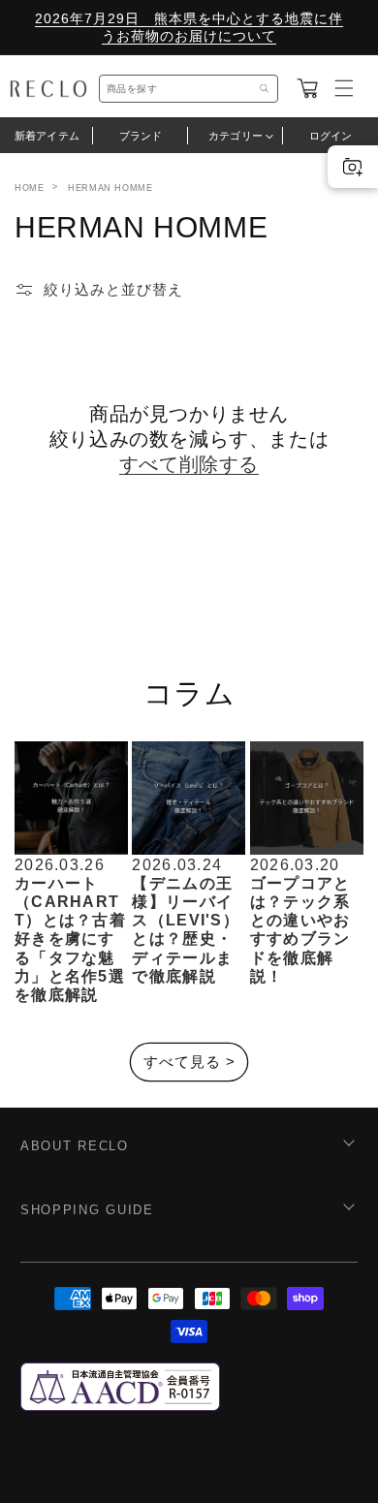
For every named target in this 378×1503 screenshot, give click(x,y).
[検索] (264, 89)
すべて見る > (189, 1061)
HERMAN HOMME (110, 188)
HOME (29, 188)
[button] (307, 88)
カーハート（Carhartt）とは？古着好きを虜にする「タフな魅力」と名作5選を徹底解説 (70, 939)
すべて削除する (189, 464)
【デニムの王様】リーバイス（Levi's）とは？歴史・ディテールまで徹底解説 (185, 930)
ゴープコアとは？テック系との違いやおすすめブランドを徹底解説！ (300, 930)
